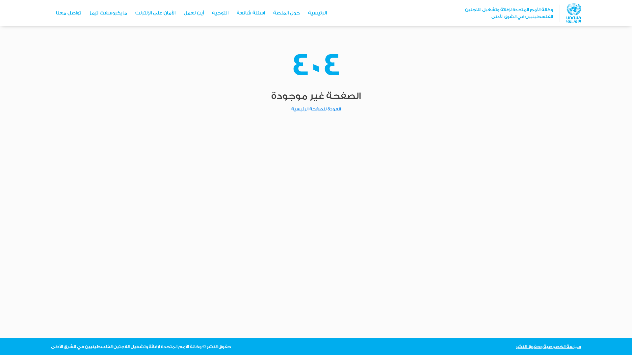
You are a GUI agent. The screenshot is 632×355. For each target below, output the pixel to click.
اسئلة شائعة (251, 13)
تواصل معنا (68, 13)
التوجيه (220, 13)
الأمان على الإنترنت (155, 13)
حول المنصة (286, 13)
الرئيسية (317, 13)
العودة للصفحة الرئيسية (316, 108)
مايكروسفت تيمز (108, 13)
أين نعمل (194, 13)
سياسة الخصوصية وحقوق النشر (548, 346)
